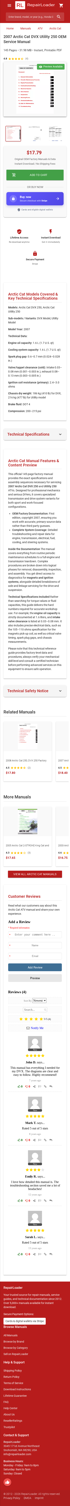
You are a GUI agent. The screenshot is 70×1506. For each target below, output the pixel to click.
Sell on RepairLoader (16, 1354)
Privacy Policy (12, 1498)
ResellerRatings (13, 1420)
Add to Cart (29, 175)
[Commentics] (35, 1094)
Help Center (11, 1408)
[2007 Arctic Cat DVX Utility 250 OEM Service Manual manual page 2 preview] (34, 133)
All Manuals (11, 1335)
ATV (40, 28)
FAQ (6, 1402)
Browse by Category (16, 1347)
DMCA (27, 1498)
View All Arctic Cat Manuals (35, 874)
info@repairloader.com (17, 1454)
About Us (9, 1414)
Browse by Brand (14, 1341)
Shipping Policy (13, 1370)
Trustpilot (9, 1427)
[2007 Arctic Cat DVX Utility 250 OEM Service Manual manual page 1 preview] (35, 89)
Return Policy (11, 1376)
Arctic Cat (55, 28)
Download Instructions (17, 1389)
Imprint (39, 1498)
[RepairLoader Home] (35, 5)
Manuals (25, 28)
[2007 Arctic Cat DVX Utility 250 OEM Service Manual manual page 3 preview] (55, 133)
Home (10, 28)
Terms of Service (13, 1383)
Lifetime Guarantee (15, 1395)
